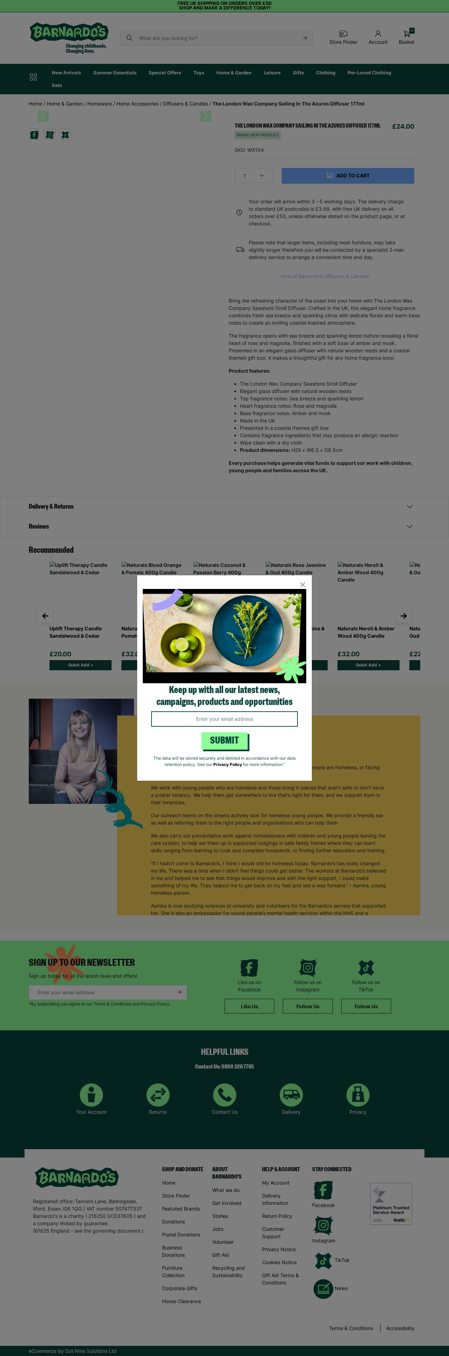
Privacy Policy (227, 764)
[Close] (302, 584)
